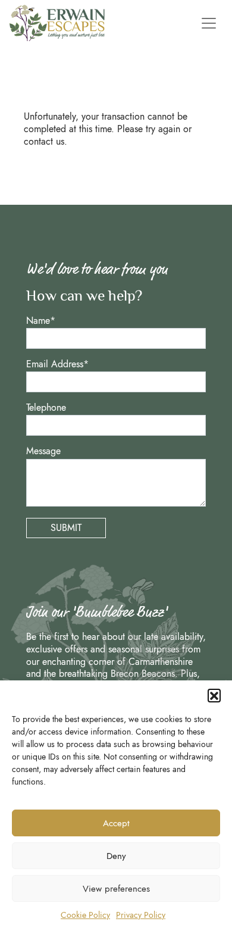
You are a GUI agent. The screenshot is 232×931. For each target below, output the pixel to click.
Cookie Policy (85, 915)
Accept (116, 823)
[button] (214, 695)
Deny (116, 856)
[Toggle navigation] (206, 23)
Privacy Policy (140, 915)
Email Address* (57, 364)
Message (43, 451)
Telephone (46, 408)
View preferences (116, 888)
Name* (40, 321)
